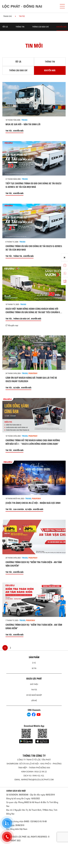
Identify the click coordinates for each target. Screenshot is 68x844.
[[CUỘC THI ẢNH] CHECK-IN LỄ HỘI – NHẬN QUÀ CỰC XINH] (34, 478)
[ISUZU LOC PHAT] (28, 6)
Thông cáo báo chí (40, 26)
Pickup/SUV (32, 373)
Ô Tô (34, 663)
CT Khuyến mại (12, 325)
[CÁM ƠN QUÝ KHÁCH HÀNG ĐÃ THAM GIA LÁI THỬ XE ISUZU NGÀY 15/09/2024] (34, 352)
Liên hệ (34, 700)
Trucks (24, 120)
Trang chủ (7, 16)
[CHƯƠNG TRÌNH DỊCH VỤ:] (34, 537)
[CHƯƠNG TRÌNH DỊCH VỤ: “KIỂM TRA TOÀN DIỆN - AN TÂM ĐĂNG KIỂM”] (34, 599)
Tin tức (9, 130)
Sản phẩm (34, 657)
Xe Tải (34, 668)
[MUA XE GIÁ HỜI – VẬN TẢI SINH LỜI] (34, 99)
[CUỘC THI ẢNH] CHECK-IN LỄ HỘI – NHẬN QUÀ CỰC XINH (33, 502)
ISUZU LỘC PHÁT (34, 678)
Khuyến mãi (61, 26)
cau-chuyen (18, 509)
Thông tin (20, 26)
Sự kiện (16, 387)
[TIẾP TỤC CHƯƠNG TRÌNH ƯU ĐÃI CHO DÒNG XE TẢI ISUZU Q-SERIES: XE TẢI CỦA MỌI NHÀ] (34, 158)
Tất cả (5, 26)
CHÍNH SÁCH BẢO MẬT (16, 791)
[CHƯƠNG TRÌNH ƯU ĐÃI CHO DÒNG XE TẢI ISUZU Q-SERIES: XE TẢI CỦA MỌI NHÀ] (34, 221)
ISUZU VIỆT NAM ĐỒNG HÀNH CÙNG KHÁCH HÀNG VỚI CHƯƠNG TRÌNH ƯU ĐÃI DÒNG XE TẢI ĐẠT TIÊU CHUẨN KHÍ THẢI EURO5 (34, 312)
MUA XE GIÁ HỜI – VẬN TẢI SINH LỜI (23, 124)
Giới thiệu (34, 684)
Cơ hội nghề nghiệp (34, 695)
